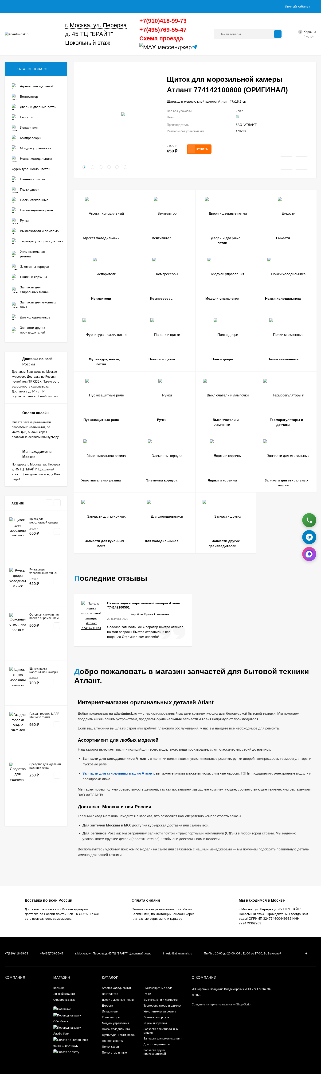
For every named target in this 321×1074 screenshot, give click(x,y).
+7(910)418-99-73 (163, 20)
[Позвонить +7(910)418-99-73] (309, 519)
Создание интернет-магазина (212, 1004)
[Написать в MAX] (309, 553)
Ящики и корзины (155, 1023)
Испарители (110, 1011)
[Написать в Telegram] (309, 536)
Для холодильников (157, 1044)
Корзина (59, 988)
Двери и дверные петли (118, 999)
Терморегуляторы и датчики (162, 1005)
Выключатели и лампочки (161, 999)
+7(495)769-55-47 (163, 29)
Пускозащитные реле (158, 988)
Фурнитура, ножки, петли (118, 1035)
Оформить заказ (64, 999)
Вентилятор (110, 994)
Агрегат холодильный (116, 988)
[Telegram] (193, 47)
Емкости (107, 1005)
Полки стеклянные (114, 1052)
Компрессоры (111, 1017)
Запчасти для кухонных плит (163, 1038)
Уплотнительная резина (160, 1011)
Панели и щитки (113, 1041)
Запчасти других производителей (155, 1052)
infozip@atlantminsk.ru (177, 953)
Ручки (147, 994)
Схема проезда (161, 38)
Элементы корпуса (156, 1017)
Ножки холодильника (116, 1029)
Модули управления (115, 1023)
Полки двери (110, 1046)
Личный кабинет (64, 994)
